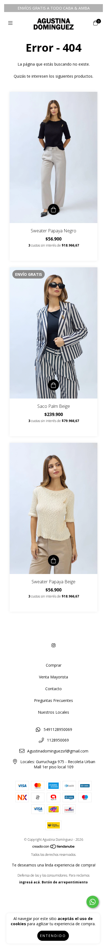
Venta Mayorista (53, 676)
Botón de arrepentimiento (65, 882)
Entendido (53, 935)
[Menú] (11, 23)
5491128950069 (58, 729)
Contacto (53, 688)
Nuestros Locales (53, 712)
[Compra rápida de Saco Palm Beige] (53, 384)
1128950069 (58, 740)
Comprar (53, 665)
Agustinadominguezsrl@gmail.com (57, 751)
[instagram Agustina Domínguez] (53, 645)
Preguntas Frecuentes (53, 700)
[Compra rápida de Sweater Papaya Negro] (53, 209)
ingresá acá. (30, 882)
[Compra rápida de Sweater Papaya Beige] (53, 560)
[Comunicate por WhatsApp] (92, 902)
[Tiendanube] (54, 847)
